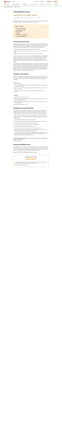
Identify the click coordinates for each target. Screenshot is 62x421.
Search (36, 1)
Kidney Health (6, 4)
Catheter (18, 33)
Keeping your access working (22, 34)
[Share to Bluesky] (28, 18)
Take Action (42, 4)
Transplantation (25, 4)
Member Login (42, 1)
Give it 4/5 (33, 159)
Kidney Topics (9, 6)
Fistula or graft (19, 31)
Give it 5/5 (35, 159)
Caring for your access (20, 30)
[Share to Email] (18, 18)
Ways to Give (49, 4)
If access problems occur (21, 36)
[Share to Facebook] (21, 18)
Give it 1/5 (26, 159)
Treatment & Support (15, 4)
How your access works (21, 28)
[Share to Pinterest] (35, 18)
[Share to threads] (31, 18)
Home (5, 6)
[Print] (14, 18)
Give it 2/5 (28, 159)
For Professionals (34, 4)
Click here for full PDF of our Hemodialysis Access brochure (25, 152)
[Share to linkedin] (38, 18)
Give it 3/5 (31, 159)
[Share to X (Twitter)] (25, 18)
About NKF (56, 4)
